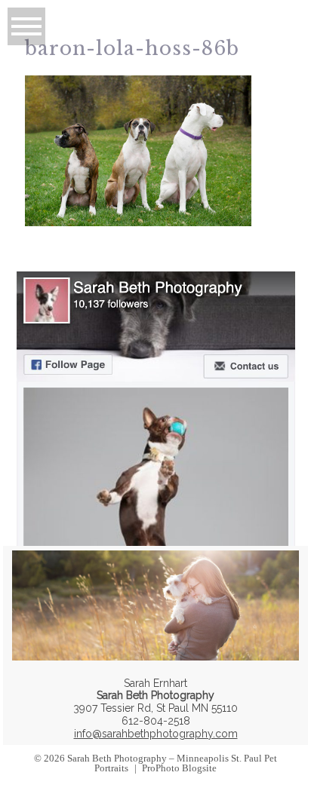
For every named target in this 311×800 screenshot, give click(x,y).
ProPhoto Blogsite (179, 768)
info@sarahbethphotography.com (156, 734)
